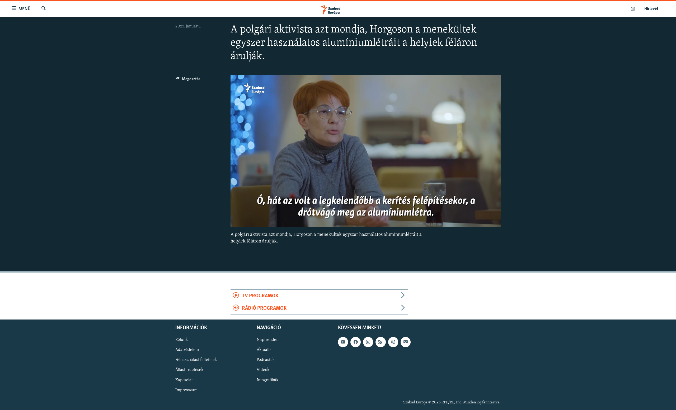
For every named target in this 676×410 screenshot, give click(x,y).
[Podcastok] (633, 9)
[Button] (188, 80)
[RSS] (380, 342)
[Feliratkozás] (406, 342)
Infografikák (267, 380)
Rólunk (181, 340)
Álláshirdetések (189, 370)
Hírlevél (651, 9)
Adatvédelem (187, 350)
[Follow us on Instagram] (368, 342)
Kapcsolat (184, 380)
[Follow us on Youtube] (343, 342)
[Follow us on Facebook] (355, 342)
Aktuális (264, 350)
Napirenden (268, 340)
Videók (263, 370)
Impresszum (186, 390)
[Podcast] (393, 342)
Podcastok (266, 360)
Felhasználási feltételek (196, 360)
